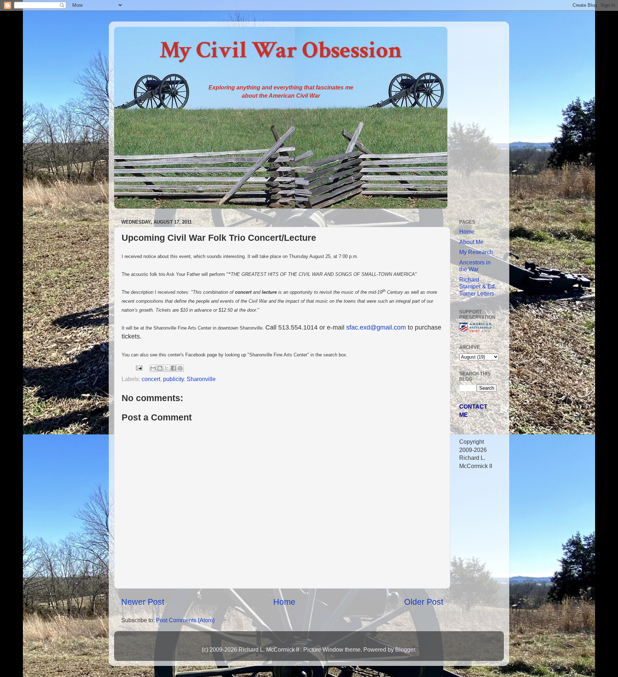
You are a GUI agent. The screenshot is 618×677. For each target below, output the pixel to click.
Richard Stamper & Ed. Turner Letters (477, 286)
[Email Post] (138, 367)
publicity (173, 379)
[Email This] (153, 368)
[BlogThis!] (159, 368)
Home (284, 602)
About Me (471, 242)
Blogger (405, 649)
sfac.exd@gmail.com (376, 327)
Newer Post (142, 602)
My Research (476, 252)
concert (151, 379)
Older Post (423, 602)
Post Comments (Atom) (185, 620)
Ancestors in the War (475, 265)
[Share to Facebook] (173, 368)
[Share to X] (166, 368)
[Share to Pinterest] (180, 368)
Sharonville (201, 379)
